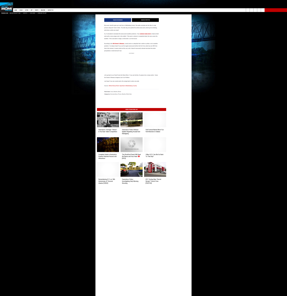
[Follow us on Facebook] (255, 10)
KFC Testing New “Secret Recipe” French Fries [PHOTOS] (153, 181)
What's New (129, 94)
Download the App (42, 13)
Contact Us (50, 10)
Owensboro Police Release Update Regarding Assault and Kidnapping (131, 131)
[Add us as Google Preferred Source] (251, 10)
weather (116, 91)
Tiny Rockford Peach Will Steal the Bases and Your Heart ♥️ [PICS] (131, 156)
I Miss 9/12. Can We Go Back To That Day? (154, 155)
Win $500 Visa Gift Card (15, 13)
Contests (25, 13)
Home (15, 10)
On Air (20, 10)
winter (119, 91)
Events (36, 10)
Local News (32, 13)
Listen (26, 10)
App (31, 10)
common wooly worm (145, 34)
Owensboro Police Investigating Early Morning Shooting (130, 181)
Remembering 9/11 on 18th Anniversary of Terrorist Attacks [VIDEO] (106, 181)
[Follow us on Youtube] (263, 10)
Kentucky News (114, 94)
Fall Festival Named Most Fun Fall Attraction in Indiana (155, 130)
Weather (43, 10)
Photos (119, 94)
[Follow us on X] (259, 10)
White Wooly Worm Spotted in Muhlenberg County (123, 85)
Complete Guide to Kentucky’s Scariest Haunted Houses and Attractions (107, 156)
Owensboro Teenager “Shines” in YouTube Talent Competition (107, 130)
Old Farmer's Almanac (118, 43)
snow (112, 91)
